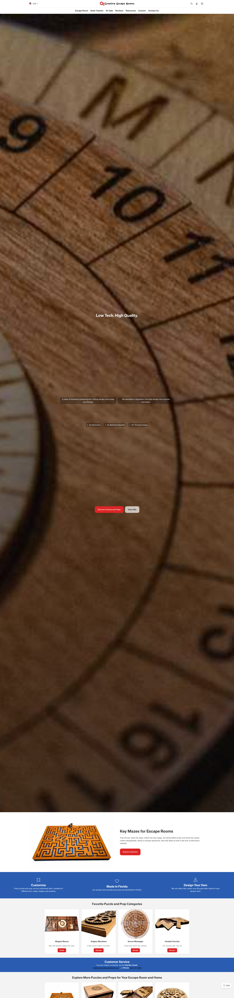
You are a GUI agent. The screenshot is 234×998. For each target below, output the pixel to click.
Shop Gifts (132, 509)
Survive (172, 950)
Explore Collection (130, 852)
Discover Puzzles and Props (109, 509)
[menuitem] (81, 10)
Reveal (135, 950)
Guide (62, 950)
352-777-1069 (135, 968)
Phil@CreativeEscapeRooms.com (106, 968)
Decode (99, 950)
